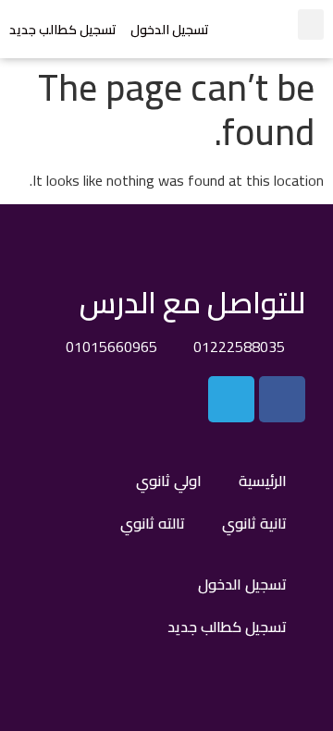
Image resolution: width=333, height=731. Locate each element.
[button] (311, 24)
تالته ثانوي (152, 523)
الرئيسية (263, 480)
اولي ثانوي (169, 480)
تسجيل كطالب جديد (63, 30)
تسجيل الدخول (169, 30)
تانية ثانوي (254, 523)
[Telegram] (231, 399)
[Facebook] (282, 399)
